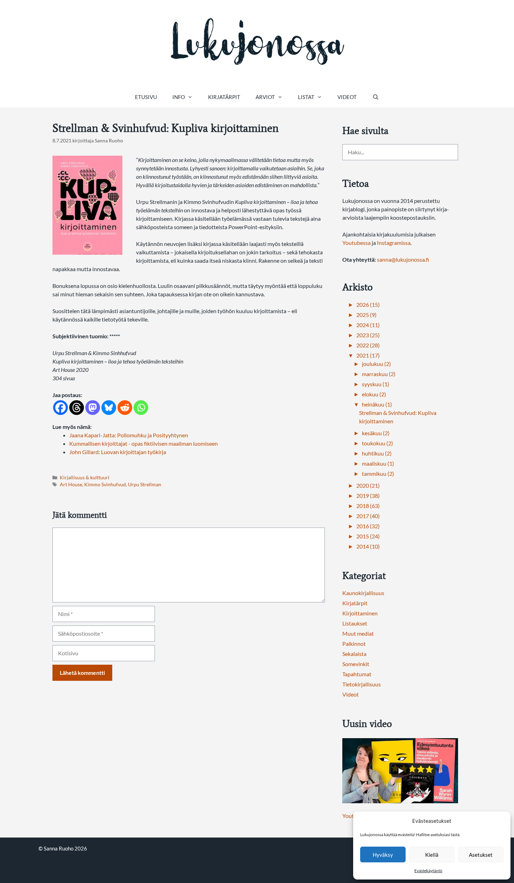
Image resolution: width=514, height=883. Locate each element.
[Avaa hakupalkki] (375, 96)
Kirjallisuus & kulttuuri (84, 477)
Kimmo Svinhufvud (105, 484)
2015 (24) (368, 536)
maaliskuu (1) (378, 463)
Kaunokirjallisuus (363, 592)
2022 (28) (368, 345)
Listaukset (354, 623)
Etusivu (146, 97)
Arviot (265, 97)
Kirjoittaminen (360, 613)
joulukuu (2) (376, 363)
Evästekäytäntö (428, 870)
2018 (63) (368, 505)
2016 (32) (368, 526)
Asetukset (481, 855)
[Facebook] (60, 407)
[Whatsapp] (141, 407)
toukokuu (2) (377, 443)
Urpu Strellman (144, 484)
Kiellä (431, 855)
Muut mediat (358, 633)
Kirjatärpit (224, 97)
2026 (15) (368, 304)
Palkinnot (354, 643)
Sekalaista (354, 653)
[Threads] (76, 407)
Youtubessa (357, 242)
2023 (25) (368, 335)
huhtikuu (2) (377, 453)
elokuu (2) (374, 394)
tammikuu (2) (378, 473)
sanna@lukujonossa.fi (403, 259)
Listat (306, 97)
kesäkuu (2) (376, 433)
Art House (71, 484)
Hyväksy (383, 855)
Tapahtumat (356, 674)
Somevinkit (355, 664)
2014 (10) (368, 546)
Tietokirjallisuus (361, 684)
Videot (347, 97)
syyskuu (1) (375, 384)
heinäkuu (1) (377, 404)
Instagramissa (394, 242)
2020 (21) (368, 485)
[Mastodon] (92, 407)
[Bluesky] (108, 407)
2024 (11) (368, 325)
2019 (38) (368, 495)
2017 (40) (368, 516)
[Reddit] (124, 407)
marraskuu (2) (378, 373)
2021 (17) (368, 355)
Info (178, 97)
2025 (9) (366, 314)
